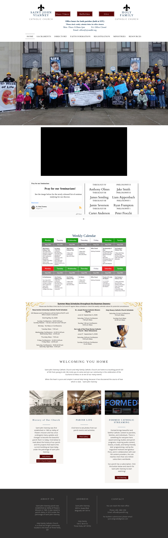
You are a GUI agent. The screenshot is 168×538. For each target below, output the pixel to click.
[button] (80, 36)
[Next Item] (164, 83)
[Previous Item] (4, 83)
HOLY (127, 12)
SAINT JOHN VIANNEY (41, 14)
